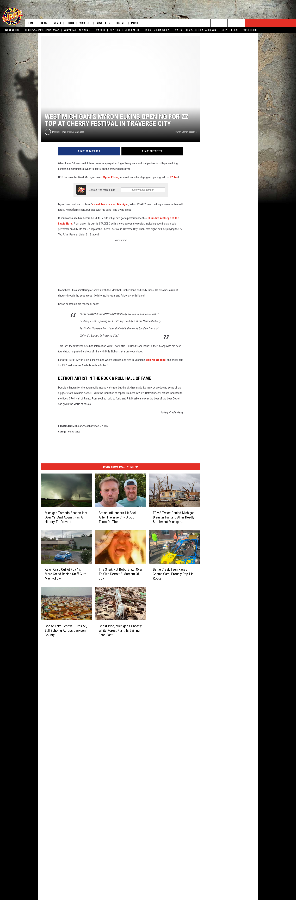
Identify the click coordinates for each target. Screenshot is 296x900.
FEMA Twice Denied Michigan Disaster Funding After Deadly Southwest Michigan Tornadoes (173, 517)
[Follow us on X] (232, 23)
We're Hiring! (250, 30)
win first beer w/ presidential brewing (196, 30)
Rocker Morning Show (157, 30)
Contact (121, 23)
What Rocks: (12, 30)
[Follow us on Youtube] (240, 23)
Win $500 (100, 30)
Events (57, 23)
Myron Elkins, (111, 177)
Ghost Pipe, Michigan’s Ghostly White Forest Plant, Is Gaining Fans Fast (120, 630)
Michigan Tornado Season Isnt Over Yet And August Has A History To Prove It (66, 517)
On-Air (43, 23)
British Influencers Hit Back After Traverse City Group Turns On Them (118, 517)
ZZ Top (174, 177)
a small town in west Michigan (110, 204)
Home (31, 23)
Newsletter (103, 23)
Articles (76, 431)
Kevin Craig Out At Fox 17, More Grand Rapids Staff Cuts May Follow (65, 573)
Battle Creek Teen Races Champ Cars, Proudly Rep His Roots (173, 573)
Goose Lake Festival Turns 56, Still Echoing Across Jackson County (66, 630)
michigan (77, 426)
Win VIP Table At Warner (77, 30)
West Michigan (91, 426)
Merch (135, 23)
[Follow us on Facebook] (223, 23)
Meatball (56, 132)
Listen (70, 23)
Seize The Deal (230, 30)
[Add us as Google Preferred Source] (215, 23)
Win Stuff (85, 23)
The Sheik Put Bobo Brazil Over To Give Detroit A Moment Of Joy (120, 573)
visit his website (156, 360)
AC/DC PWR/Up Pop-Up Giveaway (41, 30)
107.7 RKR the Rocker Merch (125, 30)
